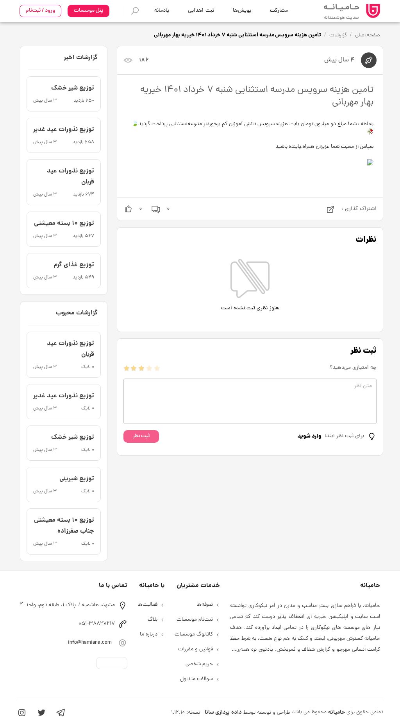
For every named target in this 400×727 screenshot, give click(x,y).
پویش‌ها (242, 11)
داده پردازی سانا (223, 712)
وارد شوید (309, 436)
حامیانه (336, 712)
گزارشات (338, 35)
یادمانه (161, 11)
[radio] (126, 368)
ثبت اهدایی (201, 11)
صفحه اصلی (367, 35)
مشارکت (279, 11)
